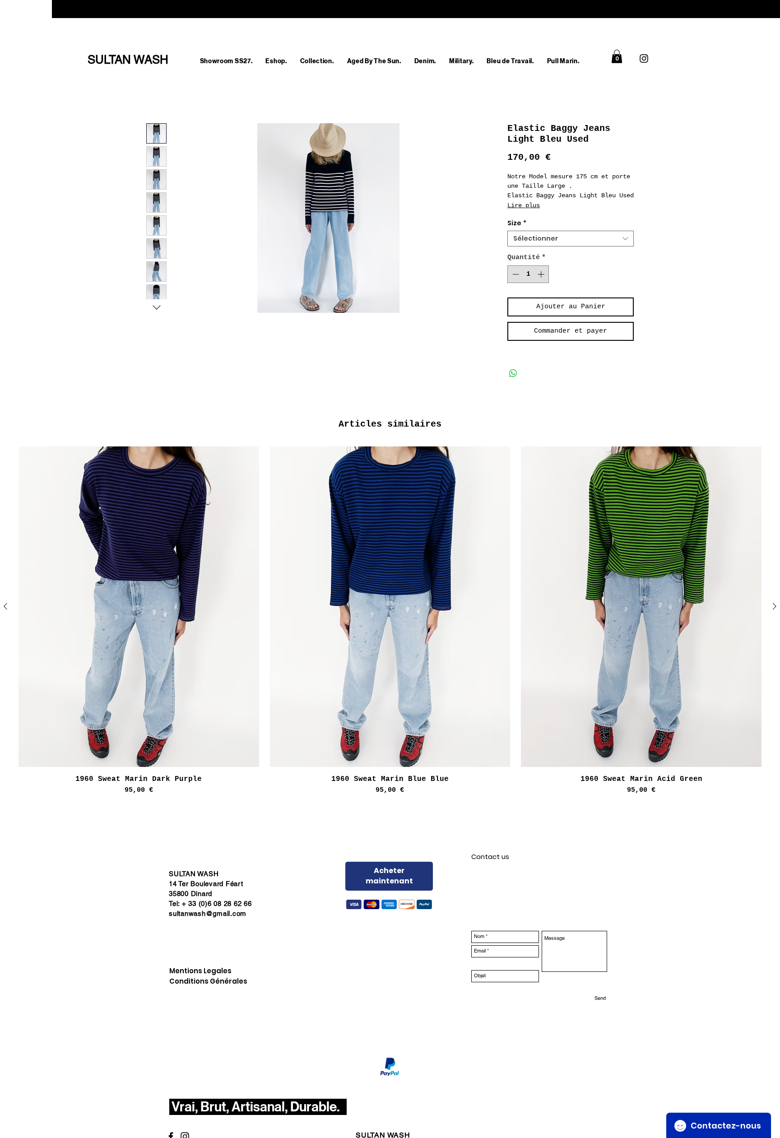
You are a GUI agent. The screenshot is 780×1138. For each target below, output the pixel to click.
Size (516, 223)
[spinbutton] (528, 274)
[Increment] (542, 274)
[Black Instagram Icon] (644, 58)
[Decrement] (515, 274)
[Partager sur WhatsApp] (513, 373)
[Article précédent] (5, 606)
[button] (276, 61)
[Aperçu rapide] (139, 606)
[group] (390, 621)
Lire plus (523, 205)
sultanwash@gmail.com (207, 913)
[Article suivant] (774, 606)
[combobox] (570, 238)
